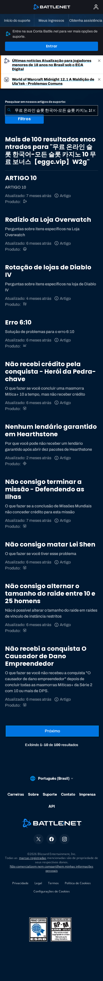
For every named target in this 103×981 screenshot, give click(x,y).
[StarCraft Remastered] (25, 346)
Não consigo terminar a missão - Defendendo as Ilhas (44, 489)
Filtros (24, 119)
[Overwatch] (25, 249)
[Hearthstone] (25, 464)
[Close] (99, 64)
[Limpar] (94, 110)
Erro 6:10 (18, 322)
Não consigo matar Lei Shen (50, 544)
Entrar (51, 46)
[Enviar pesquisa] (9, 110)
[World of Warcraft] (25, 409)
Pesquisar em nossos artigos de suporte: (35, 102)
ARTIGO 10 (21, 178)
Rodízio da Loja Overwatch (48, 219)
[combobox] (51, 110)
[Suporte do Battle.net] (25, 202)
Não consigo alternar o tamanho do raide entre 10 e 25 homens (50, 593)
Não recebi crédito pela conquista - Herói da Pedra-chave (50, 371)
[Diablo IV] (25, 304)
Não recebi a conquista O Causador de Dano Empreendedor (45, 656)
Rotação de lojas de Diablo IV (48, 271)
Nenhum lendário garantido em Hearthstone (51, 430)
